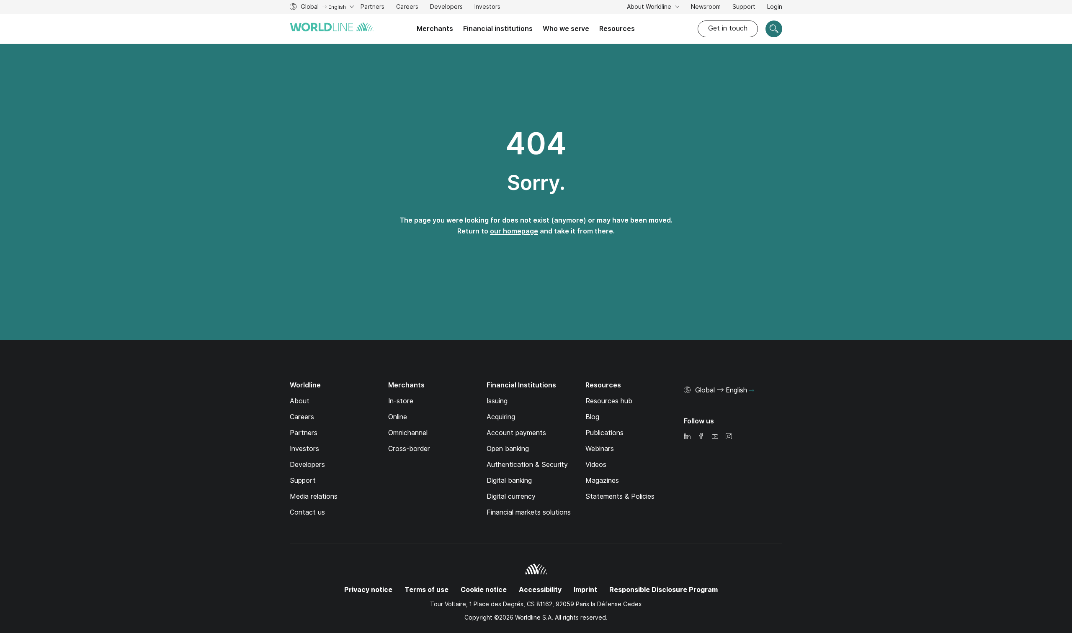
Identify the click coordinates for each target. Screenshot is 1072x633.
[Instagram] (728, 437)
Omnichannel (408, 433)
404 (536, 143)
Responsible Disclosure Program (663, 590)
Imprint (585, 590)
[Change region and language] (751, 390)
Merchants (435, 29)
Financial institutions (498, 29)
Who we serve (566, 29)
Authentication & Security (527, 465)
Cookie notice (484, 590)
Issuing (497, 401)
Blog (592, 417)
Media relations (314, 496)
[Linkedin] (687, 437)
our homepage (514, 231)
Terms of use (426, 590)
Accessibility (540, 590)
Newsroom (706, 6)
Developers (446, 7)
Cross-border (409, 449)
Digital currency (511, 496)
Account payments (516, 433)
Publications (604, 433)
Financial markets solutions (529, 512)
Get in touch (727, 28)
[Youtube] (714, 437)
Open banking (508, 449)
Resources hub (608, 401)
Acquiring (501, 417)
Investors (487, 7)
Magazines (602, 480)
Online (397, 417)
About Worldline (650, 6)
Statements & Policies (620, 496)
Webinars (599, 449)
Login (774, 6)
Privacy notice (368, 590)
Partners (372, 6)
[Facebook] (701, 437)
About (299, 401)
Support (743, 7)
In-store (400, 401)
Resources (617, 29)
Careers (407, 7)
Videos (595, 465)
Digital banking (509, 480)
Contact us (307, 512)
